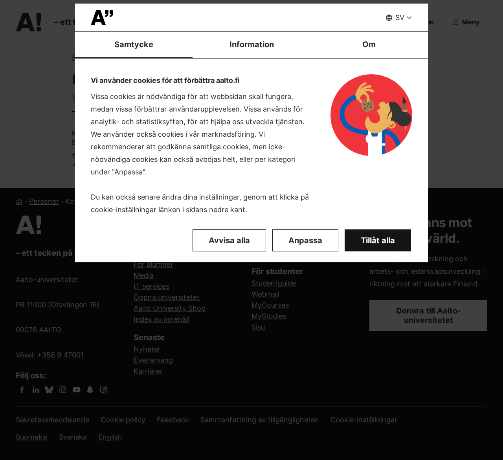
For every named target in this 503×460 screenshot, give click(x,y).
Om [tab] (369, 44)
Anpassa (305, 240)
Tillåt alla (378, 240)
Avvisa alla (229, 240)
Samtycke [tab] (133, 44)
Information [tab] (251, 44)
